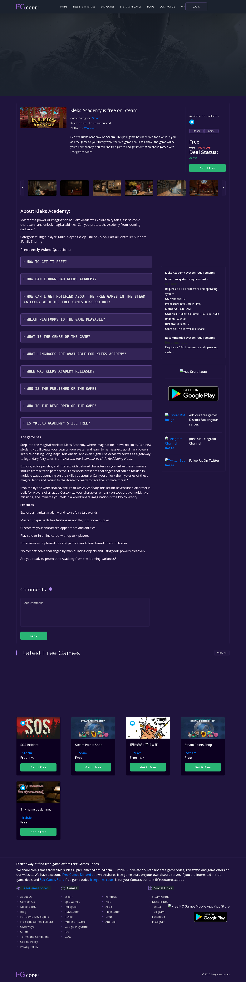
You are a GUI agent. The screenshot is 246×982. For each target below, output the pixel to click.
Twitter (156, 906)
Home (63, 6)
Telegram (158, 911)
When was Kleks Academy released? (60, 371)
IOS (67, 932)
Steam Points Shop (88, 745)
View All (222, 652)
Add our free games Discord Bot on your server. (203, 419)
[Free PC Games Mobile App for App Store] (193, 372)
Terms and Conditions (34, 937)
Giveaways (27, 927)
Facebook (158, 916)
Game (211, 131)
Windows (90, 128)
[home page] (35, 7)
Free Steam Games (84, 6)
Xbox (109, 906)
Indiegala (71, 906)
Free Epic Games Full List (36, 921)
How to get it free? (47, 262)
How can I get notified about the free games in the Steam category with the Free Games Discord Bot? (84, 299)
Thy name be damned (36, 809)
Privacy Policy (29, 947)
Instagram (158, 921)
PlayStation (113, 911)
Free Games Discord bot (79, 875)
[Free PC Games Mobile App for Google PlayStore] (193, 394)
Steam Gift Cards (130, 6)
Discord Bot (28, 906)
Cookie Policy (29, 942)
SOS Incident (29, 745)
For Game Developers (34, 916)
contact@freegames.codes (163, 880)
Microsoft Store (75, 921)
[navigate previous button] (22, 188)
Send (33, 635)
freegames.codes (102, 880)
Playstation (72, 911)
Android (111, 921)
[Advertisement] (123, 71)
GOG (68, 937)
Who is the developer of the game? (61, 406)
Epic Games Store (52, 880)
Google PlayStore (76, 927)
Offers (24, 932)
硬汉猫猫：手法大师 (144, 745)
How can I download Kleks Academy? (61, 279)
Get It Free (207, 168)
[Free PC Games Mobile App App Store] (199, 906)
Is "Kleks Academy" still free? (58, 423)
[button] (183, 7)
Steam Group (160, 896)
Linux (109, 916)
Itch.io (27, 817)
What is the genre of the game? (58, 336)
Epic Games (107, 6)
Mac (108, 901)
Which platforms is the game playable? (66, 319)
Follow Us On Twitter (204, 460)
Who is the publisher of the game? (61, 388)
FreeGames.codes (35, 888)
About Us (26, 896)
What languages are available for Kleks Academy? (76, 354)
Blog (150, 6)
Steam (96, 118)
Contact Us (167, 6)
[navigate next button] (224, 188)
